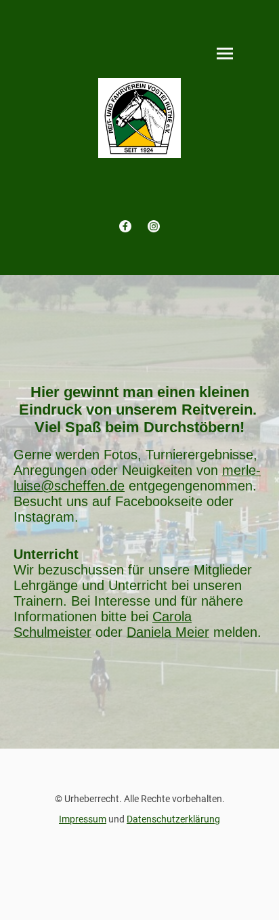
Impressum (82, 819)
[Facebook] (125, 226)
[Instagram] (154, 226)
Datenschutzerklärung (173, 819)
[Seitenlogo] (139, 118)
